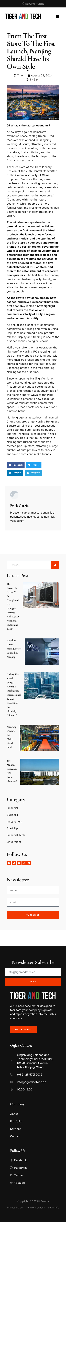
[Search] (55, 565)
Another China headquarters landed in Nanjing (14, 648)
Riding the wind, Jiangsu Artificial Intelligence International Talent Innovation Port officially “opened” (14, 695)
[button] (57, 16)
